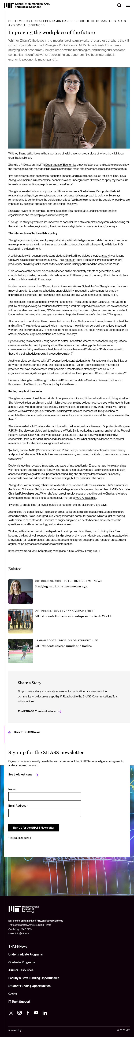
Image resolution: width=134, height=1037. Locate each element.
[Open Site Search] (119, 5)
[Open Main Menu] (128, 5)
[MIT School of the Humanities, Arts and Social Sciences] (27, 5)
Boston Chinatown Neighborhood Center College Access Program (52, 489)
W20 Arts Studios (85, 497)
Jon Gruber (43, 439)
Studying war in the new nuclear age (61, 586)
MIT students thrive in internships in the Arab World (73, 616)
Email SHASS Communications (37, 711)
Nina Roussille (64, 439)
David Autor (29, 439)
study (105, 255)
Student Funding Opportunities (29, 986)
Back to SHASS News (27, 732)
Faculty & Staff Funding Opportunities (33, 978)
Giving (12, 994)
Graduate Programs (21, 962)
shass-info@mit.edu (18, 933)
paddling (92, 493)
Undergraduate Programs (25, 954)
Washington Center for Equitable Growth (52, 384)
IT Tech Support (19, 1002)
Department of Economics (60, 164)
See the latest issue (20, 774)
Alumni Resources (21, 970)
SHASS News (17, 946)
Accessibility (14, 1030)
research (70, 260)
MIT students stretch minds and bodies (63, 646)
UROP (13, 430)
